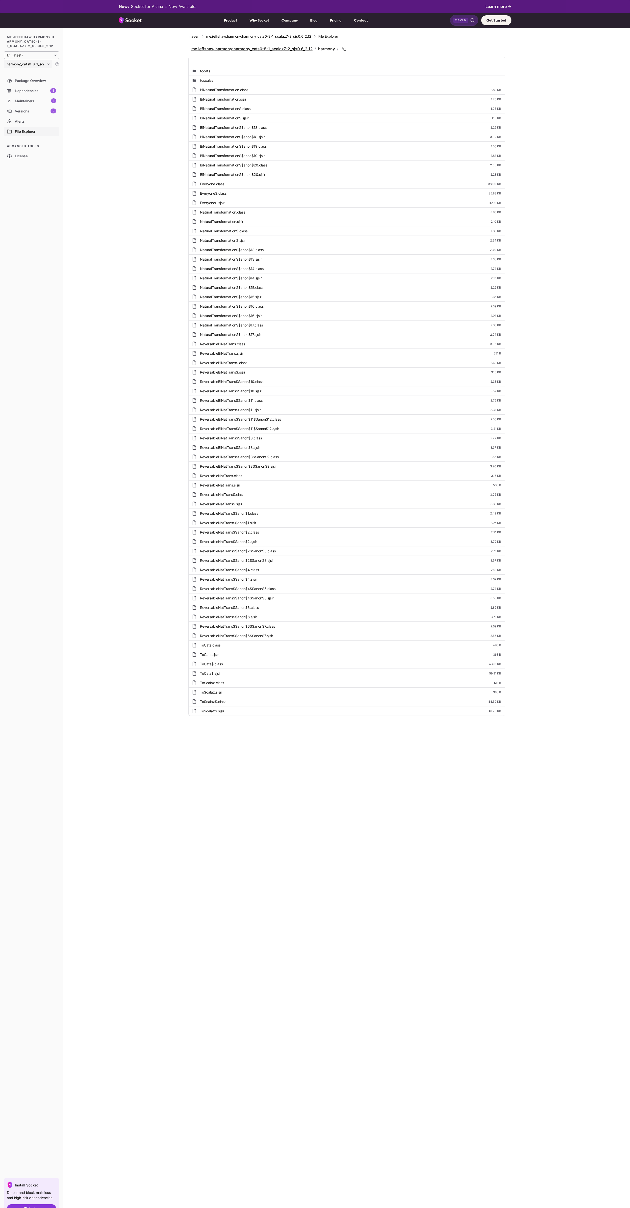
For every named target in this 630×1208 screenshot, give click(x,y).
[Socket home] (130, 20)
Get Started (496, 20)
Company (289, 20)
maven (193, 36)
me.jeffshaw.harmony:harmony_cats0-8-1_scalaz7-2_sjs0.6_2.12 (258, 36)
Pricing (336, 20)
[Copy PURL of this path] (344, 49)
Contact (361, 20)
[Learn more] (57, 64)
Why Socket (259, 20)
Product (230, 20)
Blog (314, 20)
